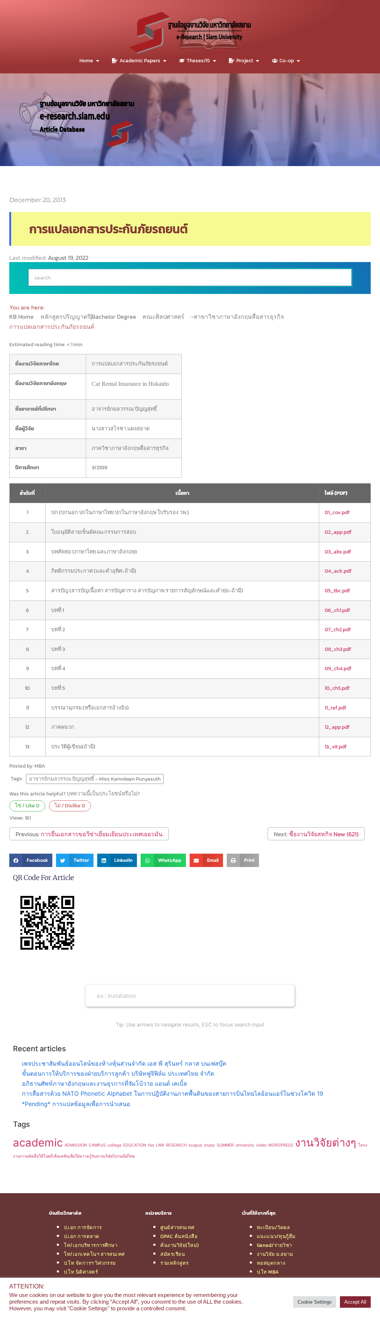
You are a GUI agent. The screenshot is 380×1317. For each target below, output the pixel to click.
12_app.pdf (337, 727)
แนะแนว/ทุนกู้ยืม (276, 1236)
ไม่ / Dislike (70, 805)
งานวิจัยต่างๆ (325, 1142)
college (114, 1145)
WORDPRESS (280, 1145)
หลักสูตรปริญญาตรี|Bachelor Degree (89, 316)
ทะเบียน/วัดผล (273, 1227)
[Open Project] (257, 60)
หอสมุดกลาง (271, 1263)
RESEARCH (176, 1145)
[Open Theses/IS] (214, 60)
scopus (195, 1145)
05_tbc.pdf (337, 590)
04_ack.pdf (338, 571)
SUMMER (225, 1145)
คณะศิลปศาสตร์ (164, 316)
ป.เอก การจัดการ (83, 1227)
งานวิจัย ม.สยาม (275, 1254)
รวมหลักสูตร (174, 1263)
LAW (160, 1145)
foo (151, 1145)
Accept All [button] (355, 1302)
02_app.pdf (338, 532)
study (209, 1145)
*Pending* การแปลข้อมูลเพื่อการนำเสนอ (76, 1104)
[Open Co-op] (298, 60)
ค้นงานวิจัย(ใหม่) (179, 1245)
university (245, 1145)
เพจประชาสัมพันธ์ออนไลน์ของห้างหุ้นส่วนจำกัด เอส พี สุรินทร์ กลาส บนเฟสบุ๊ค (124, 1063)
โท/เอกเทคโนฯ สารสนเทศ (94, 1254)
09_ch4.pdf (338, 668)
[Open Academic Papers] (164, 60)
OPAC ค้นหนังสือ (178, 1236)
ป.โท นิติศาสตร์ (81, 1271)
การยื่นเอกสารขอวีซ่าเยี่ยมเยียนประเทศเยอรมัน (102, 834)
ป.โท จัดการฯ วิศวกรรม (90, 1263)
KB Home (22, 316)
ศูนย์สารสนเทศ (177, 1227)
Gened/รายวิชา (274, 1245)
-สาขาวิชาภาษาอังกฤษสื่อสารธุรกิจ (238, 316)
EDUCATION (134, 1145)
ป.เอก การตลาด (81, 1236)
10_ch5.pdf (337, 688)
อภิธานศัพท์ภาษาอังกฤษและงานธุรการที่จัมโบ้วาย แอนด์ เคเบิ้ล (104, 1083)
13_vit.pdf (336, 746)
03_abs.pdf (338, 551)
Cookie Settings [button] (315, 1302)
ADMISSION (76, 1145)
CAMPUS (97, 1145)
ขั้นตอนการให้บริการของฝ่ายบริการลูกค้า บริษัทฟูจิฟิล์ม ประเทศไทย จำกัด (118, 1073)
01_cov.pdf (337, 512)
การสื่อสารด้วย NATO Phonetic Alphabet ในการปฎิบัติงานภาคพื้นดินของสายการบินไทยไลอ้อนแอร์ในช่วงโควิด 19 (172, 1093)
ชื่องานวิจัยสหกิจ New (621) (323, 834)
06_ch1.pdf (337, 610)
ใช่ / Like (27, 805)
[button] (30, 860)
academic (38, 1142)
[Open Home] (97, 60)
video (261, 1145)
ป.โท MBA (268, 1271)
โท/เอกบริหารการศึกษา (90, 1245)
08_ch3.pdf (338, 649)
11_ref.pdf (335, 708)
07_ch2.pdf (338, 629)
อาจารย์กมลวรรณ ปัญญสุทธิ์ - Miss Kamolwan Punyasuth (95, 779)
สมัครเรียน (172, 1254)
